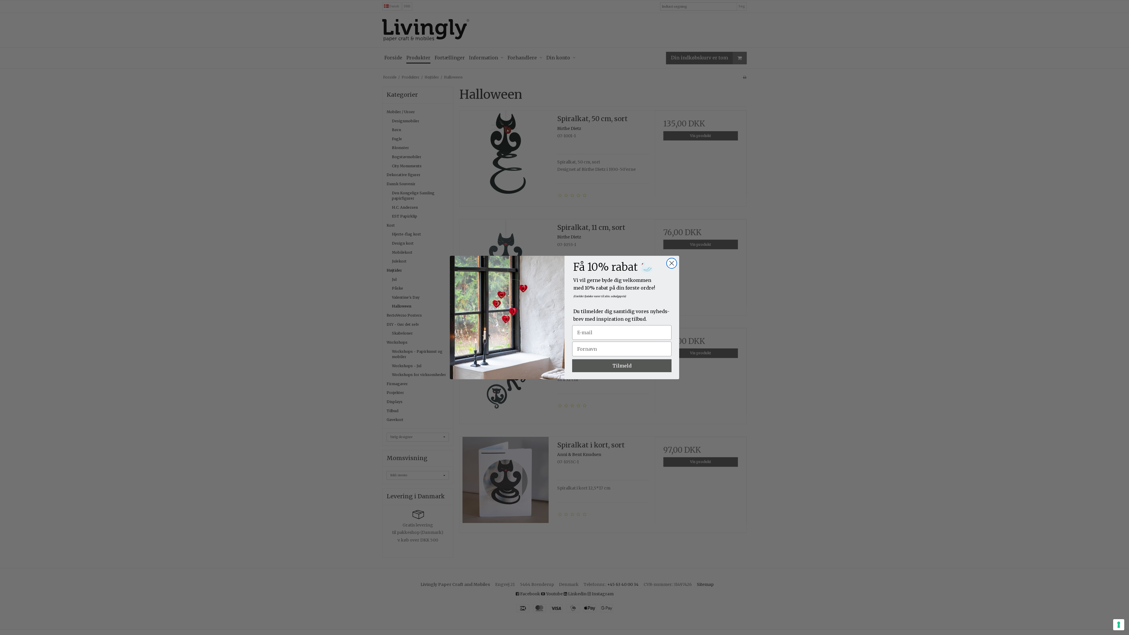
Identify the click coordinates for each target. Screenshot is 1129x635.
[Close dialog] (672, 263)
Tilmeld (622, 366)
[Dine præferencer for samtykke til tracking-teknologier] (1118, 624)
